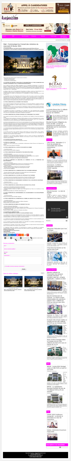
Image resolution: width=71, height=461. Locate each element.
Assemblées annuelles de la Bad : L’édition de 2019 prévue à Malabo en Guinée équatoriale (56, 70)
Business (43, 36)
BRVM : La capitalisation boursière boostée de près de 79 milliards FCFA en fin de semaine (56, 389)
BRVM (48, 363)
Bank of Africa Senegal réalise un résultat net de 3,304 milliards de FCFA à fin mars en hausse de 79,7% (56, 342)
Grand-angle (53, 36)
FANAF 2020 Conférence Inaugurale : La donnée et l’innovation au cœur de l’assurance (55, 417)
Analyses (61, 225)
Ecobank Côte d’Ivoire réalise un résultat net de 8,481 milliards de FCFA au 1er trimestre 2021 (57, 321)
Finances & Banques (51, 269)
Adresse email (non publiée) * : (10, 248)
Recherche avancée (49, 222)
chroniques (49, 225)
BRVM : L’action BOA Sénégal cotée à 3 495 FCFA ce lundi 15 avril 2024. (56, 368)
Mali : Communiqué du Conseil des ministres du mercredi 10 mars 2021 (33, 290)
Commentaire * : (7, 255)
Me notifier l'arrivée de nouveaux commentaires (15, 266)
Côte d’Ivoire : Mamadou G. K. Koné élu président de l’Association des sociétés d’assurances (56, 145)
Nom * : (5, 245)
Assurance (49, 139)
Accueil (4, 36)
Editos (55, 225)
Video (48, 411)
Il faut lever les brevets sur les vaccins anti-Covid (56, 248)
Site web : (6, 252)
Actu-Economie (25, 36)
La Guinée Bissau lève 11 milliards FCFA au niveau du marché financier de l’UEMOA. (56, 111)
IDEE (13, 36)
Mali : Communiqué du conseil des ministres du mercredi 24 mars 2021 (12, 290)
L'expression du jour (51, 188)
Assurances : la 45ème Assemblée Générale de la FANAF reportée (55, 166)
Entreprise (33, 36)
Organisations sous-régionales (63, 37)
